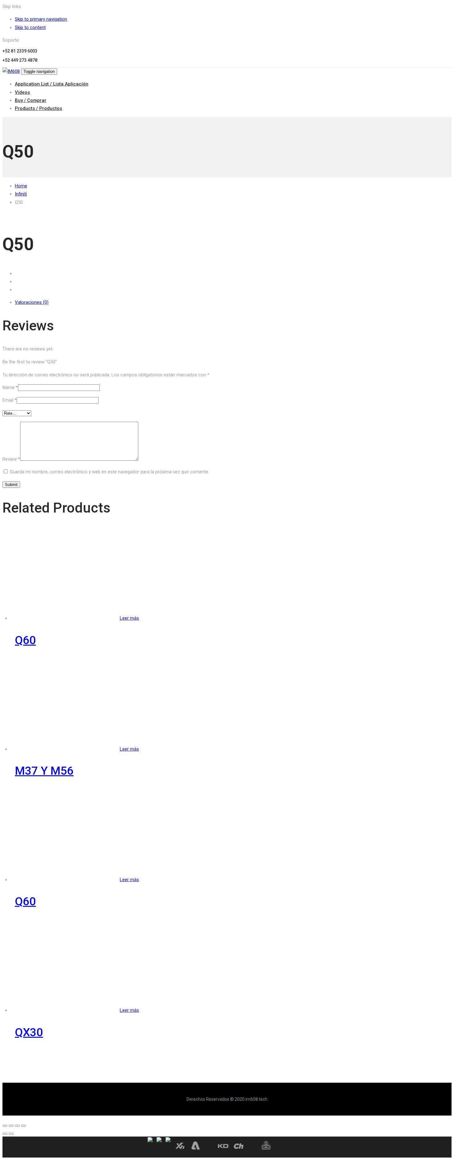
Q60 (25, 640)
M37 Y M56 (44, 770)
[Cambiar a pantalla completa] (17, 1126)
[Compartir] (11, 1126)
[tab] (233, 302)
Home (21, 186)
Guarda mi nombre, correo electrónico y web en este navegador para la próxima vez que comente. (109, 472)
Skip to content (30, 27)
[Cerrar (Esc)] (4, 1126)
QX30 (29, 1032)
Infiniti (21, 194)
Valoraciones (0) (31, 302)
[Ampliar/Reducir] (23, 1126)
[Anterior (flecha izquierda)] (4, 1134)
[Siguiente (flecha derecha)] (11, 1134)
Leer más (129, 618)
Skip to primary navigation (41, 19)
